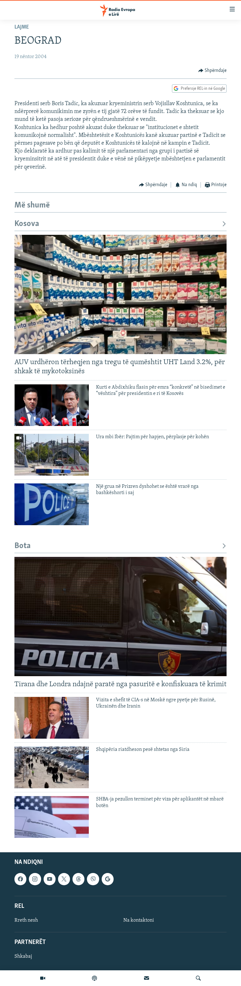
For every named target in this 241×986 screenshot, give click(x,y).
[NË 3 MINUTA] (146, 978)
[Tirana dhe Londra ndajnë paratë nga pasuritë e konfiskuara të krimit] (120, 616)
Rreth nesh (26, 920)
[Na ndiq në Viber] (93, 879)
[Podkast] (94, 978)
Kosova (26, 224)
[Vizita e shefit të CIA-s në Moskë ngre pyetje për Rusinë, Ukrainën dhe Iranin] (51, 718)
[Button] (212, 71)
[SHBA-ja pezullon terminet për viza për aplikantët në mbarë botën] (51, 817)
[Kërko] (198, 978)
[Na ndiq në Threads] (78, 879)
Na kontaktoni (138, 920)
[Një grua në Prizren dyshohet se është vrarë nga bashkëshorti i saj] (51, 504)
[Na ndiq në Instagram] (35, 879)
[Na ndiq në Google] (108, 879)
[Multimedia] (42, 978)
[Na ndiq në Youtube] (50, 879)
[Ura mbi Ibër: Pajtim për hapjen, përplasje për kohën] (51, 455)
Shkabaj (23, 956)
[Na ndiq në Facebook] (20, 879)
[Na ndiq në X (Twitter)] (64, 879)
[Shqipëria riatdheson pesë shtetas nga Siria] (51, 767)
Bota (22, 546)
